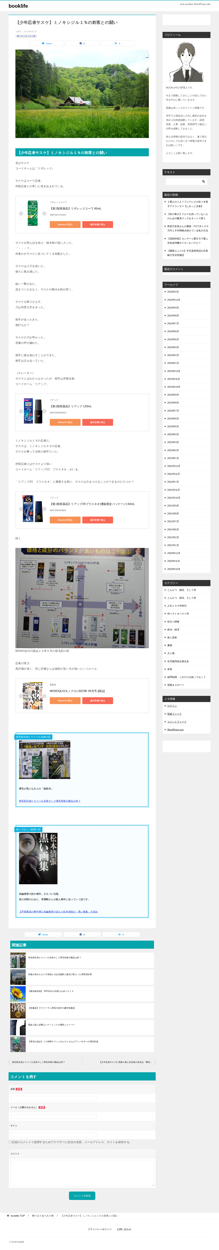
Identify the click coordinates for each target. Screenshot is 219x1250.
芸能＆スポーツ (175, 685)
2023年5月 (173, 426)
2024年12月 (173, 299)
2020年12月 (173, 553)
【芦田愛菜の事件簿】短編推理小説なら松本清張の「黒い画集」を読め (58, 911)
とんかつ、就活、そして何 (181, 597)
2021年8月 (173, 513)
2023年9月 (173, 394)
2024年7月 (173, 323)
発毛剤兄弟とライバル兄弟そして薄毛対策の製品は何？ (50, 801)
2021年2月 (173, 537)
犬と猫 (171, 653)
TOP (18, 1215)
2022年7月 (173, 481)
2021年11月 (173, 489)
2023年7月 (173, 410)
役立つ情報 (173, 621)
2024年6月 (173, 331)
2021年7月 (173, 521)
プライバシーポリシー (100, 1229)
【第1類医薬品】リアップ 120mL (71, 406)
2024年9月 (173, 307)
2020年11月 (173, 561)
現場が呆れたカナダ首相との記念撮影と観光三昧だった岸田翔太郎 (60, 974)
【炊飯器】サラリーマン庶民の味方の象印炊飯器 (51, 1008)
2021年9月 (173, 505)
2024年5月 (173, 339)
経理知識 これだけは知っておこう (186, 677)
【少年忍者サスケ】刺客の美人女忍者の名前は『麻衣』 (125, 1062)
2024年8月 (173, 315)
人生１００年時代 (176, 605)
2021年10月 (173, 497)
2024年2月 (173, 355)
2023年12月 (173, 371)
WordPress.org (175, 729)
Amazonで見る (65, 224)
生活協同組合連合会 (178, 661)
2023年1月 (173, 458)
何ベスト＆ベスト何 (26, 36)
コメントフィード (176, 721)
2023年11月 (173, 379)
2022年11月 (173, 474)
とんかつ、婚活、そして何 (181, 590)
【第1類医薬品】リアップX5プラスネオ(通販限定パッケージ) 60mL (92, 504)
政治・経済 (173, 629)
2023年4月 (173, 434)
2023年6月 (173, 418)
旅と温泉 (172, 637)
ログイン (172, 705)
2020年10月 (173, 569)
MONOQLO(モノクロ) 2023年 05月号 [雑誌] (77, 691)
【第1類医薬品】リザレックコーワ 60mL (75, 208)
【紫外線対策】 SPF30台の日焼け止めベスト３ (51, 991)
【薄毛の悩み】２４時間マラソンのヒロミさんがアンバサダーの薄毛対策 (63, 1041)
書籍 (169, 645)
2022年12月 (173, 466)
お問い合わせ (124, 1229)
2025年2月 (173, 291)
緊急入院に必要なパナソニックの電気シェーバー (51, 1025)
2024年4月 (173, 347)
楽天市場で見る (97, 224)
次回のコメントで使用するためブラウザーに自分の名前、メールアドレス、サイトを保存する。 (71, 1142)
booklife (18, 6)
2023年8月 (173, 402)
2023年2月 (173, 450)
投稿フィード (174, 713)
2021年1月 (173, 545)
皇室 (169, 669)
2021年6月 (173, 529)
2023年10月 (173, 386)
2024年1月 (173, 363)
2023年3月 (173, 442)
